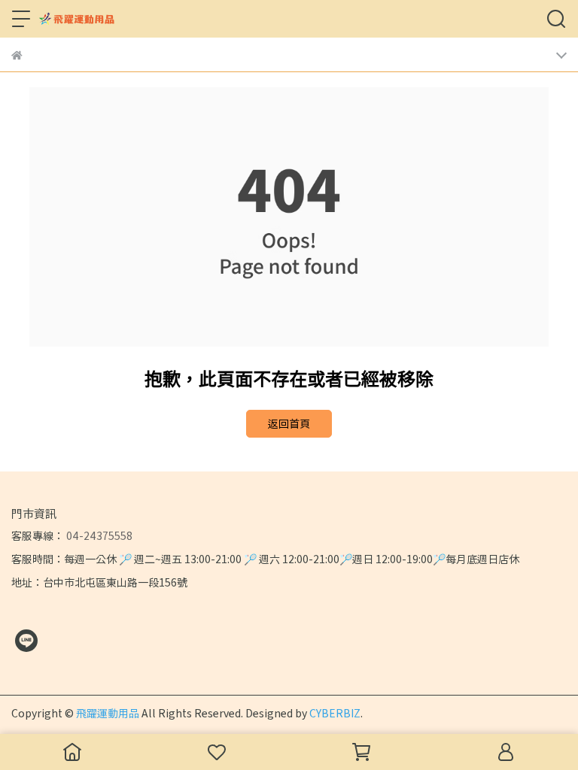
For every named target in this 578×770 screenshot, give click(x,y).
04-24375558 (98, 535)
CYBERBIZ (334, 712)
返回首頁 (289, 423)
